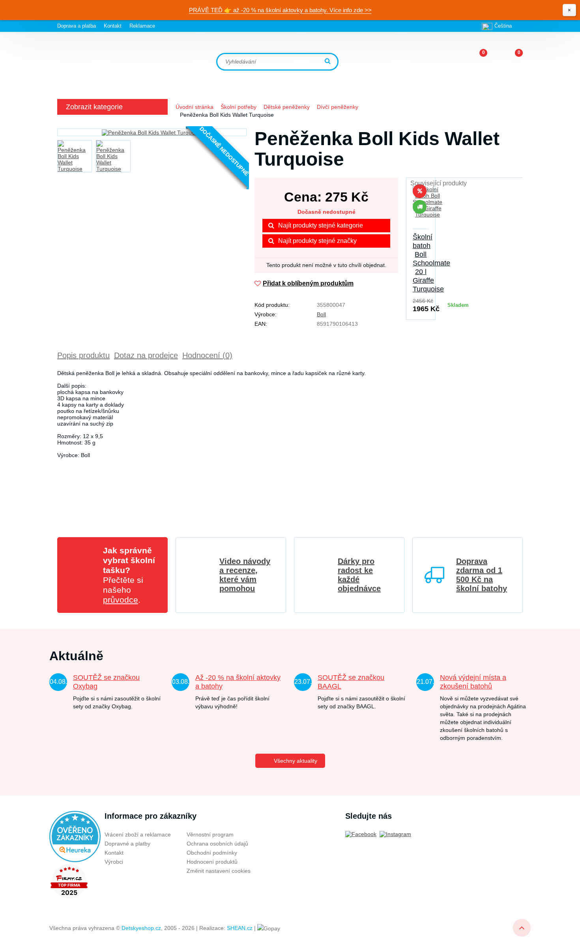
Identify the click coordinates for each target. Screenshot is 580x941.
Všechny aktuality (295, 761)
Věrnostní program (210, 834)
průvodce (120, 599)
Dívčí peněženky (337, 107)
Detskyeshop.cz (141, 928)
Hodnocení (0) (207, 355)
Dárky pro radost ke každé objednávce (359, 575)
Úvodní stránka (194, 107)
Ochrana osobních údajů (217, 843)
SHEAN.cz (240, 928)
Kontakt (113, 26)
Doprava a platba (76, 26)
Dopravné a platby (127, 843)
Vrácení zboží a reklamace (138, 834)
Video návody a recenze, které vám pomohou (244, 575)
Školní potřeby (238, 107)
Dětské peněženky (287, 107)
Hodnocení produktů (212, 862)
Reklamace (142, 26)
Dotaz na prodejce (146, 355)
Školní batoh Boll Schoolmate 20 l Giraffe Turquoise (431, 263)
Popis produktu (83, 355)
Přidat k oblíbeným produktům (308, 283)
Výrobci (114, 862)
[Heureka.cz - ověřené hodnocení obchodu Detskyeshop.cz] (75, 836)
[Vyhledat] (329, 62)
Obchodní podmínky (212, 853)
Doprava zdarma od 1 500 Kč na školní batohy (481, 575)
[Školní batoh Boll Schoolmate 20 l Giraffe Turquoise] (421, 206)
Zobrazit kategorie (94, 107)
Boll (321, 314)
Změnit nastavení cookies (219, 871)
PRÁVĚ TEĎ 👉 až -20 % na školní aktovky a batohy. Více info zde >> (280, 10)
